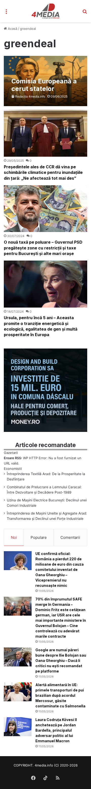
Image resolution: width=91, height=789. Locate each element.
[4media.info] (46, 11)
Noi (14, 537)
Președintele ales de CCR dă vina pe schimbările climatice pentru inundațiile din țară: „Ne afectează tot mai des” (43, 172)
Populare (39, 537)
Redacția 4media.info (30, 96)
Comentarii (70, 537)
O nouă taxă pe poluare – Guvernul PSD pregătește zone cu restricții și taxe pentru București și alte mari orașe (43, 248)
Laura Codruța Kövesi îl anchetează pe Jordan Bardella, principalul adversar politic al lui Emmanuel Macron (56, 730)
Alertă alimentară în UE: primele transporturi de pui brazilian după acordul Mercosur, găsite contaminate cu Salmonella (60, 695)
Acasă (12, 29)
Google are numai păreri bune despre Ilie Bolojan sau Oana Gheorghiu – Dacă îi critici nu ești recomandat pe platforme (60, 660)
